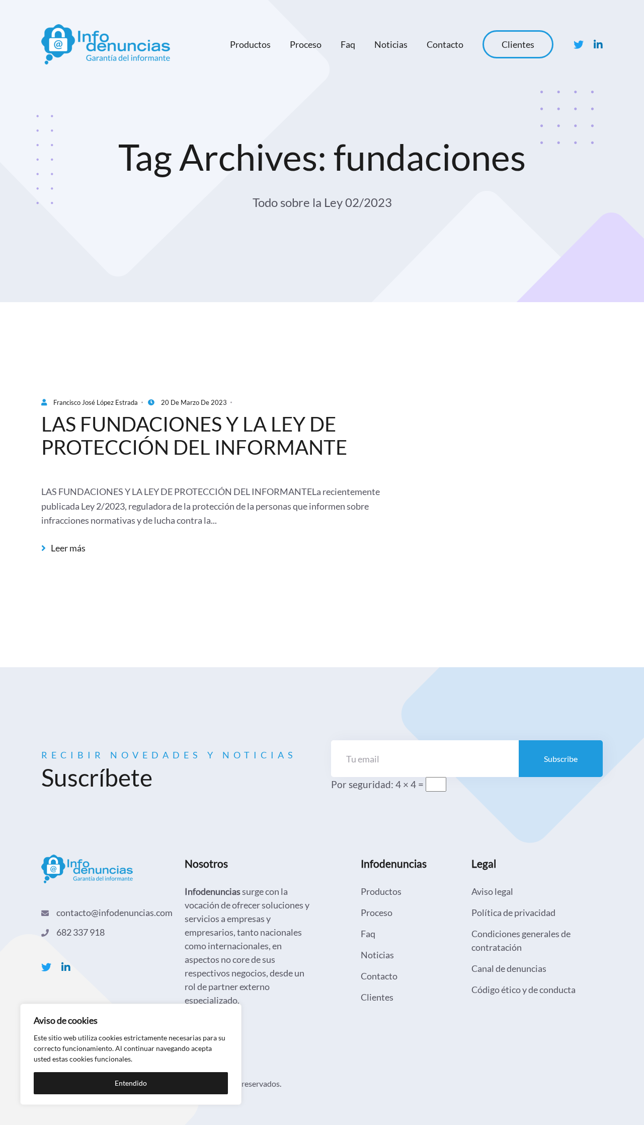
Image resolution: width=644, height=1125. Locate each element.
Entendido (131, 1083)
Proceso (305, 44)
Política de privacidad (513, 912)
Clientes (518, 44)
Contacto (445, 44)
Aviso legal (492, 891)
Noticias (391, 44)
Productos (250, 44)
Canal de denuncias (508, 968)
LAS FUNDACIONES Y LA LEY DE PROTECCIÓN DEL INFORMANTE (194, 435)
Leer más (67, 548)
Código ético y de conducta (523, 989)
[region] (131, 1054)
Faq (348, 44)
